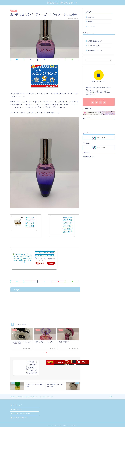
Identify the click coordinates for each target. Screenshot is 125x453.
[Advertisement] (45, 305)
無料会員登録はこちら (95, 41)
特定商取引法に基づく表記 (21, 413)
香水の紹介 (91, 17)
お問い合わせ (17, 409)
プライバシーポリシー (20, 417)
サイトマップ (17, 405)
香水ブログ (13, 10)
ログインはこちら (94, 45)
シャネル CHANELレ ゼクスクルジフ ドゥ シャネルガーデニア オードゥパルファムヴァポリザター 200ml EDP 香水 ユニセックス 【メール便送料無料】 (45, 254)
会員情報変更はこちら (95, 50)
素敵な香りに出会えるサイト (62, 2)
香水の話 (91, 22)
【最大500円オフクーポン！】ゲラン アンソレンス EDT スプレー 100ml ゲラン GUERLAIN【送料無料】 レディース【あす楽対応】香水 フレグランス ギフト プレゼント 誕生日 (31, 367)
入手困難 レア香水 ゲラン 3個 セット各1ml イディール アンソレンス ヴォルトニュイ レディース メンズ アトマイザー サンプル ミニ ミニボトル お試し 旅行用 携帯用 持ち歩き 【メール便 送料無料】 (68, 225)
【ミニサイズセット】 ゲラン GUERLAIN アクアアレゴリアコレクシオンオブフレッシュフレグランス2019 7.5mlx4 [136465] (30, 222)
